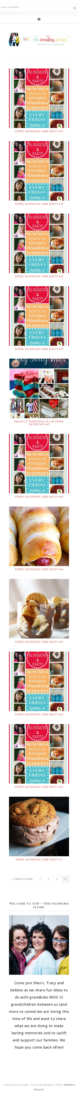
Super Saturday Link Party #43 (39, 787)
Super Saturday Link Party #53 (39, 131)
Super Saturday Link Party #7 (39, 859)
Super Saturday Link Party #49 (39, 496)
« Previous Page (22, 879)
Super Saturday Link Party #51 (39, 276)
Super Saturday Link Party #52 (39, 204)
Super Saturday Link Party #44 (39, 714)
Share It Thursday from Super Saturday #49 (39, 423)
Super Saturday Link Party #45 (39, 641)
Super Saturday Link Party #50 (39, 349)
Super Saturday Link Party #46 (39, 569)
